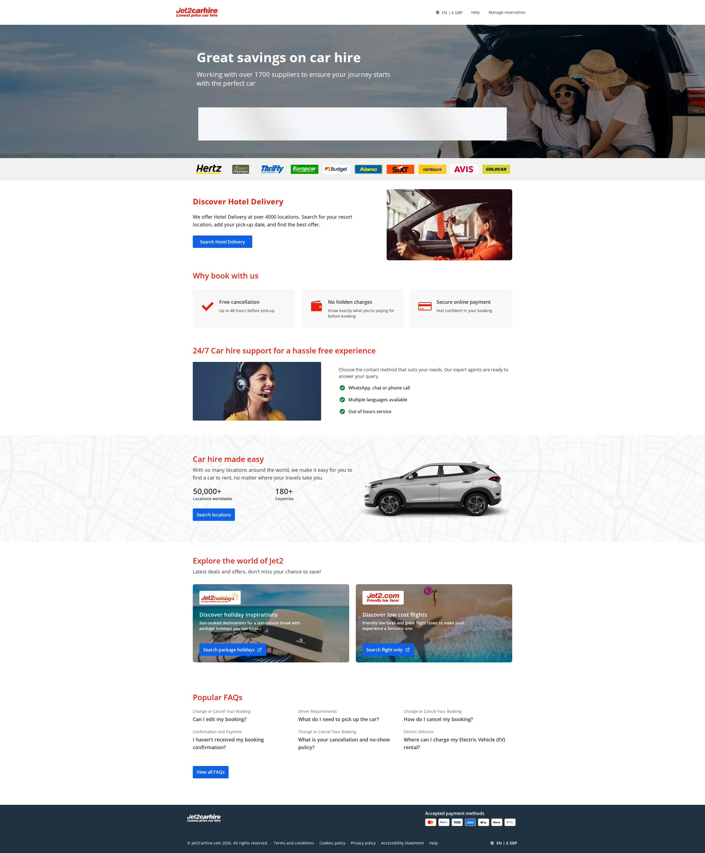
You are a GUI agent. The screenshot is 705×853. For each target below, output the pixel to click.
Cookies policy (332, 843)
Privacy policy (363, 843)
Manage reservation (507, 12)
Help (475, 12)
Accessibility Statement (402, 843)
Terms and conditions (294, 843)
